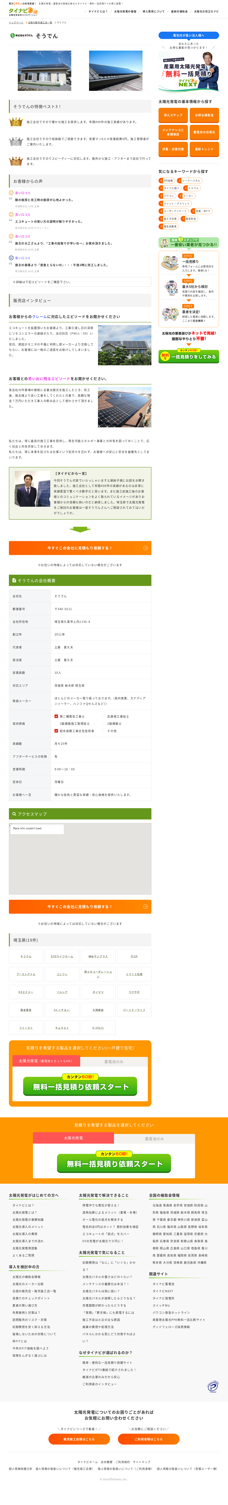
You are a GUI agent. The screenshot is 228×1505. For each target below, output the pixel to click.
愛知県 (167, 1234)
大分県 (167, 1262)
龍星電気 (26, 1010)
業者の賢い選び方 (25, 1305)
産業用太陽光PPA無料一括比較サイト (179, 1319)
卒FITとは (19, 1341)
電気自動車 (168, 226)
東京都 (172, 1219)
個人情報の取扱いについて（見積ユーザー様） (188, 1468)
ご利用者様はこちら (149, 1439)
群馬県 (196, 1212)
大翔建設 (98, 1010)
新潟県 (196, 1219)
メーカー (187, 195)
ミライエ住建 (134, 974)
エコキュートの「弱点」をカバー (105, 1234)
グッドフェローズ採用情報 (171, 1327)
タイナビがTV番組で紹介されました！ (109, 1369)
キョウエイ (62, 1028)
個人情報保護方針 (21, 1468)
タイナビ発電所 (164, 1298)
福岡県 (182, 1255)
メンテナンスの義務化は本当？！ (105, 1284)
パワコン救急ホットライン (171, 1312)
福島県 (164, 1212)
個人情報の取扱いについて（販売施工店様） (65, 1468)
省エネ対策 (168, 218)
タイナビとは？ (98, 11)
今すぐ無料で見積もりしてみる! (127, 1498)
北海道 (157, 1205)
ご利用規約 (122, 1462)
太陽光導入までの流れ (28, 1241)
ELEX (134, 956)
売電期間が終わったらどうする (104, 1305)
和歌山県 (187, 1241)
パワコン (167, 195)
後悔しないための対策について (34, 1334)
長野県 (192, 1226)
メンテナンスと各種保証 (173, 132)
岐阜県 (203, 1226)
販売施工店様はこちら (79, 1439)
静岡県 (157, 1234)
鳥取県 (199, 1241)
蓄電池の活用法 (204, 132)
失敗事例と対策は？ (26, 1312)
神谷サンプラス (98, 956)
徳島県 (196, 1248)
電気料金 (189, 218)
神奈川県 (184, 1219)
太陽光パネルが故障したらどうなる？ (109, 1298)
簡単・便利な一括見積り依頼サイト (107, 1362)
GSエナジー (26, 992)
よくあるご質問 (23, 1255)
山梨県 (182, 1226)
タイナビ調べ (169, 188)
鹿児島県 (190, 1262)
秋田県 (199, 1205)
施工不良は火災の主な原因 (101, 1319)
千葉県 (161, 1219)
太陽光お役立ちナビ (206, 11)
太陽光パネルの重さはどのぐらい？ (107, 1277)
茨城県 (175, 1212)
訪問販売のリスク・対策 (29, 1319)
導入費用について (154, 11)
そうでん (26, 956)
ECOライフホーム (62, 956)
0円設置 (166, 180)
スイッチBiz (161, 1305)
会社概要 (107, 1462)
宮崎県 (178, 1262)
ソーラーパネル (189, 180)
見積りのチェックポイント (31, 1298)
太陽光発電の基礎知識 (28, 1219)
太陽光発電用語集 (25, 1248)
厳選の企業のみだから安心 (101, 1377)
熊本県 (157, 1262)
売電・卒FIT (202, 211)
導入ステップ (173, 115)
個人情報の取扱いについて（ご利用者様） (126, 1468)
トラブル (192, 188)
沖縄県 (202, 1262)
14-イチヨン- (62, 1010)
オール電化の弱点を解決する (102, 1219)
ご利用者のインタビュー (99, 1384)
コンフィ (62, 974)
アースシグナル (26, 974)
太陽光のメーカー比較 (28, 1284)
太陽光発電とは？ (25, 1212)
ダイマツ (98, 992)
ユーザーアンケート (173, 211)
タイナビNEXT (163, 1291)
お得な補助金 (204, 115)
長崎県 (203, 1255)
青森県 (167, 1205)
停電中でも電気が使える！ (101, 1205)
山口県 (185, 1248)
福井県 (172, 1226)
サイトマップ (142, 1462)
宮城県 (188, 1205)
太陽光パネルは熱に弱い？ (101, 1291)
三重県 (178, 1234)
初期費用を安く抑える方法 (31, 1327)
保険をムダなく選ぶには (29, 1355)
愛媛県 (161, 1255)
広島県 (175, 1248)
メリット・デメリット (175, 203)
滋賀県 (188, 1234)
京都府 (199, 1234)
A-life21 (98, 1028)
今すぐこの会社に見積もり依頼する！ (80, 548)
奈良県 (175, 1241)
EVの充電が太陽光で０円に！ (103, 1241)
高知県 (172, 1255)
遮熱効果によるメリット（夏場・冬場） (110, 1212)
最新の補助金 (179, 11)
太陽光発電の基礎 (125, 11)
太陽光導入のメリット (28, 1226)
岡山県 (164, 1248)
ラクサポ (134, 992)
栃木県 (185, 1212)
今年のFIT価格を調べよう (30, 1348)
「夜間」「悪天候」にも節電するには (108, 1312)
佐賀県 (192, 1255)
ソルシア (62, 992)
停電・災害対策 (173, 149)
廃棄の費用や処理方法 (98, 1327)
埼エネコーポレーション (98, 974)
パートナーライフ (134, 1010)
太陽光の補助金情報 (26, 1277)
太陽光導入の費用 (25, 1234)
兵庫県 (164, 1241)
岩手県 (178, 1205)
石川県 (161, 1226)
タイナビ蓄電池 (164, 1284)
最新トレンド (204, 149)
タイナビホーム (87, 1462)
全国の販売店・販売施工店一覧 (34, 1291)
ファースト (26, 1028)
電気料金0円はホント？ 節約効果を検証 (110, 1226)
